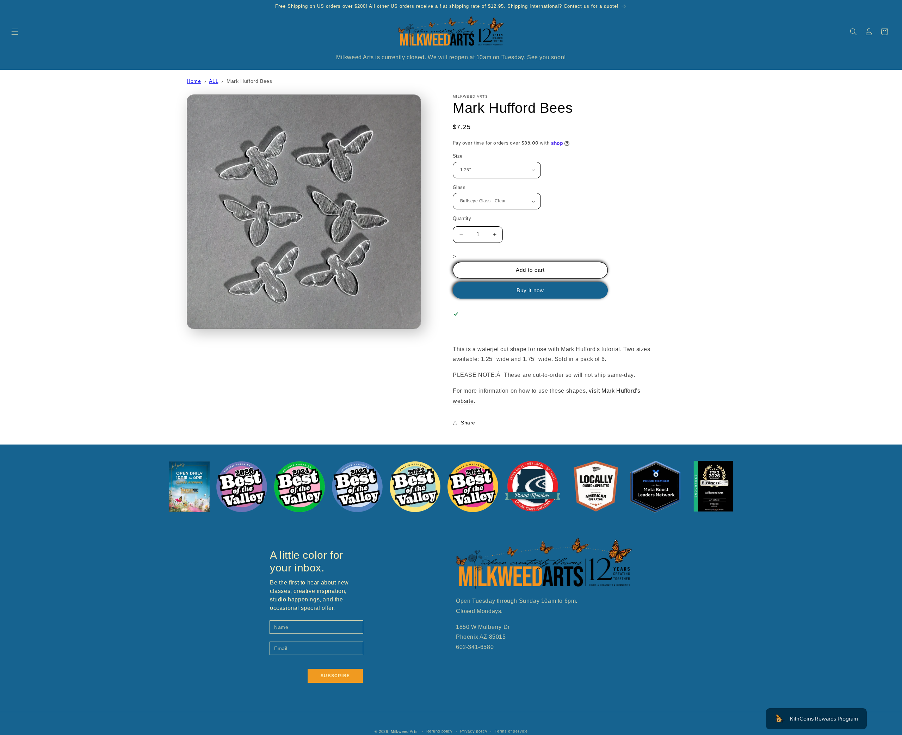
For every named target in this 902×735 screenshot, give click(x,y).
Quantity (462, 218)
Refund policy (439, 731)
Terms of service (511, 731)
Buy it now (530, 290)
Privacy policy (474, 731)
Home (194, 81)
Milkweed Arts (404, 731)
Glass (459, 187)
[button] (15, 31)
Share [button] (468, 422)
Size (458, 156)
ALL (213, 81)
